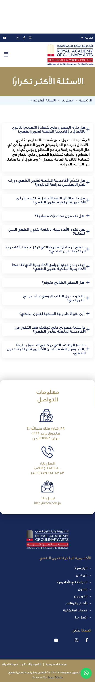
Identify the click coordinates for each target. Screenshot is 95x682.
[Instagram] (17, 38)
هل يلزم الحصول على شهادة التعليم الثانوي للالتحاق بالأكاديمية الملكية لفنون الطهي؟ (49, 129)
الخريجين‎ (80, 596)
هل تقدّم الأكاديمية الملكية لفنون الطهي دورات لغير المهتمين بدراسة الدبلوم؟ (47, 183)
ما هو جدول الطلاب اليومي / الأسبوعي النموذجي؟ (53, 298)
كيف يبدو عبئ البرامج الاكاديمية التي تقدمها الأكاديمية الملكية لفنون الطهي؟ (49, 267)
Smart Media (55, 677)
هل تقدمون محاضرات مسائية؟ (59, 216)
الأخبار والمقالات (76, 603)
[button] (6, 55)
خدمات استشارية (75, 610)
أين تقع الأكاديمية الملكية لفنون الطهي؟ (51, 314)
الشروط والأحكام (31, 664)
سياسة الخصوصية (56, 664)
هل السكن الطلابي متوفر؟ (63, 283)
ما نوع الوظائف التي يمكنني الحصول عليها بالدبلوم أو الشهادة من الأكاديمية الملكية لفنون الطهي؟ (46, 349)
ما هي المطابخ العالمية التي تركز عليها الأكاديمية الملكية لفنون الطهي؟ (46, 249)
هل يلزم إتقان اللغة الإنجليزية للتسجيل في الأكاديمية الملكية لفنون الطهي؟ (51, 200)
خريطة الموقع (10, 664)
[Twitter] (11, 38)
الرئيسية (81, 568)
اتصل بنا (81, 617)
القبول (82, 589)
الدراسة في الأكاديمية (72, 582)
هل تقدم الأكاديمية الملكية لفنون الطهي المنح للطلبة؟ (46, 232)
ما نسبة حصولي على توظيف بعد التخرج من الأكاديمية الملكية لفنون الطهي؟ (50, 330)
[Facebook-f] (24, 38)
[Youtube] (5, 38)
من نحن (81, 575)
